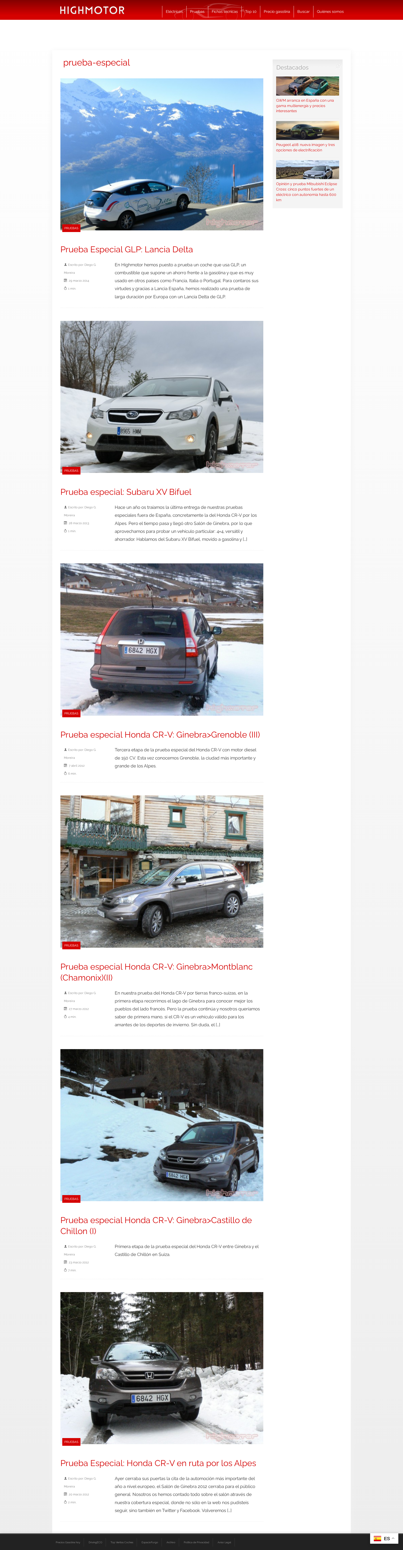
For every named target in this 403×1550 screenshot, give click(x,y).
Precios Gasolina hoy (68, 1542)
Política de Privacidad (196, 1542)
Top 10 (251, 11)
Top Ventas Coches (122, 1542)
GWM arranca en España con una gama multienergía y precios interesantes (305, 105)
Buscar (303, 11)
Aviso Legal (224, 1542)
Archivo (171, 1542)
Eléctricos (174, 11)
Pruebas (197, 11)
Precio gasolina (277, 11)
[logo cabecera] (92, 9)
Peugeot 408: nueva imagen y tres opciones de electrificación (305, 147)
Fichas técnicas (225, 11)
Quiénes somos (330, 11)
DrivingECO (95, 1542)
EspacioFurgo (150, 1542)
